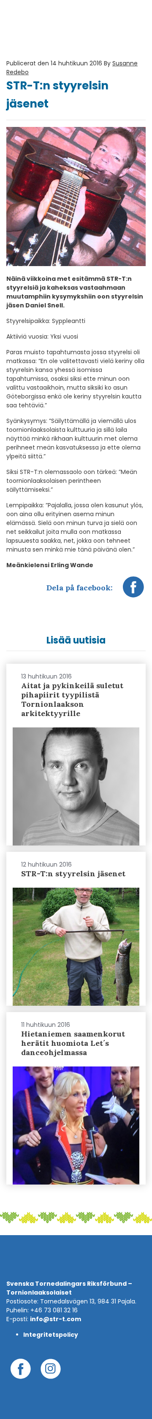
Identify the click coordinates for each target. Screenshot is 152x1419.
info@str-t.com (55, 1319)
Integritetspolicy (50, 1334)
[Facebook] (133, 591)
